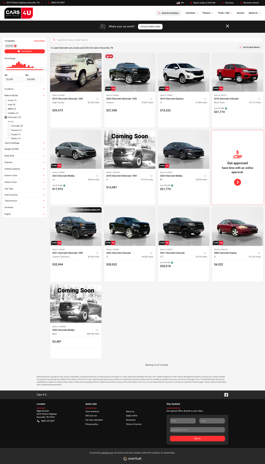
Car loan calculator (94, 420)
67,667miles (147, 102)
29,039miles (201, 179)
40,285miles (147, 256)
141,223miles (254, 256)
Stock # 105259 (112, 249)
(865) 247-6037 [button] (58, 2)
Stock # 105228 (58, 249)
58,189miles (93, 256)
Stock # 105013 (166, 172)
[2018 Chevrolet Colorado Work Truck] (237, 72)
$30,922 (111, 264)
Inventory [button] (190, 13)
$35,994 (57, 264)
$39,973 (57, 110)
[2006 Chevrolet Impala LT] (237, 226)
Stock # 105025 (166, 95)
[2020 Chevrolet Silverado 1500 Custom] (130, 72)
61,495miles (201, 102)
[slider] (4, 69)
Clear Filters (39, 41)
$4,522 (218, 264)
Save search (26, 51)
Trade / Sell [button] (223, 13)
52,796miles (93, 102)
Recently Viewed (251, 3)
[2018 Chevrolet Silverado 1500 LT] (130, 149)
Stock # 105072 (166, 249)
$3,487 (56, 341)
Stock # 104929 (58, 172)
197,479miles (147, 179)
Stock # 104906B (59, 327)
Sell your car (91, 415)
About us (130, 411)
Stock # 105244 (112, 95)
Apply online (131, 415)
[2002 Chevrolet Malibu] (76, 303)
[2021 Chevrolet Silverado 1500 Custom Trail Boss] (76, 226)
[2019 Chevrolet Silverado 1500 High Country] (76, 72)
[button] (24, 2)
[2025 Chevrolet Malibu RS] (183, 149)
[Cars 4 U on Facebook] (225, 394)
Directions (131, 420)
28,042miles (93, 179)
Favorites (229, 3)
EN (182, 3)
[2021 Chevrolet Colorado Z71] (183, 226)
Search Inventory (170, 13)
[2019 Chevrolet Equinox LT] (183, 72)
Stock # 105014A (220, 249)
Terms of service (133, 424)
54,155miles (201, 256)
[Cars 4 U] (18, 13)
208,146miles (93, 334)
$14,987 (111, 187)
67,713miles (255, 102)
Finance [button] (206, 13)
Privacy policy (91, 424)
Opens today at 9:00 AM (204, 3)
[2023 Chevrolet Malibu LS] (76, 149)
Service (240, 13)
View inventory (92, 411)
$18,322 (165, 110)
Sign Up (197, 438)
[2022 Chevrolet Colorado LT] (130, 226)
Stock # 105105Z (113, 172)
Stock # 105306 (58, 95)
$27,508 (111, 110)
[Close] (227, 26)
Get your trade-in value (150, 26)
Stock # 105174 (220, 95)
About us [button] (253, 13)
